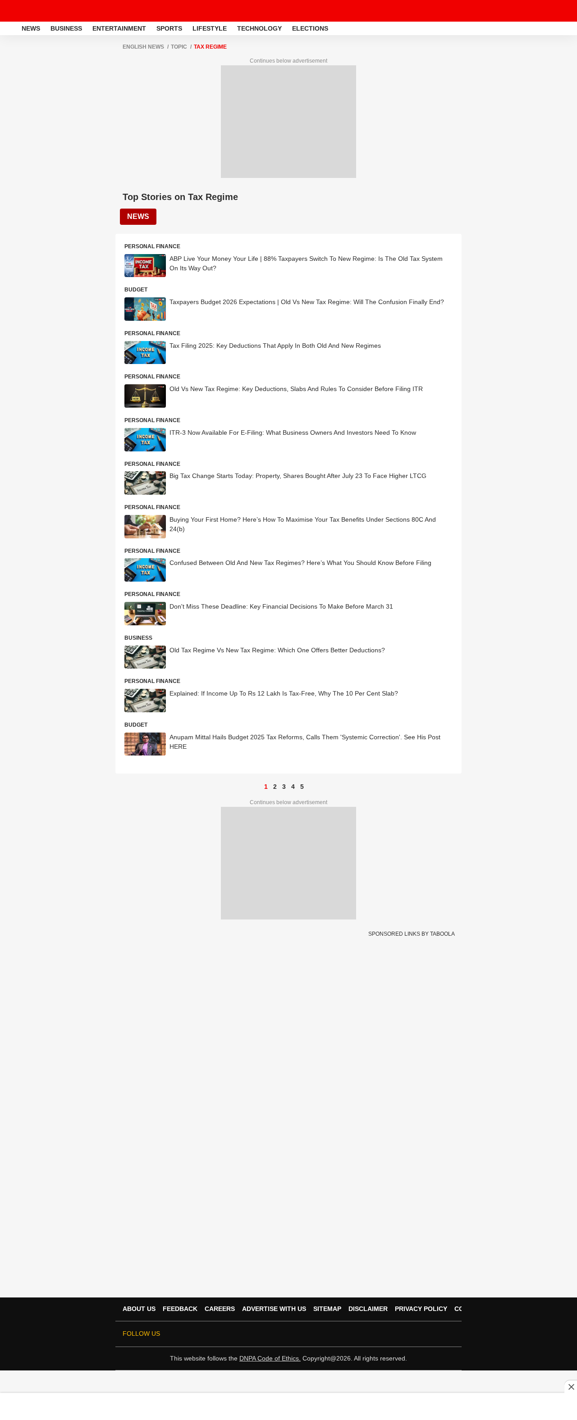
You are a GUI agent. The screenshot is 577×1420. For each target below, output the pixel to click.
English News (143, 47)
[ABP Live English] (10, 28)
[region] (288, 1406)
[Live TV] (549, 10)
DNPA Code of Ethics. (270, 1358)
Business (66, 28)
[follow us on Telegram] (436, 1334)
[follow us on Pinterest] (423, 1334)
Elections (310, 28)
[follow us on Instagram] (411, 1334)
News (31, 28)
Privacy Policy (421, 1308)
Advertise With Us (274, 1308)
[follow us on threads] (385, 1334)
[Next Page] (311, 786)
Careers (220, 1308)
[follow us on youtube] (398, 1334)
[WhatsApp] (564, 10)
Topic (179, 47)
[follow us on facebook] (373, 1334)
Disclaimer (368, 1308)
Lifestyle (209, 28)
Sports (169, 28)
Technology (259, 28)
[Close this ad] (570, 1386)
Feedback (180, 1308)
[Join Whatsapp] (449, 1334)
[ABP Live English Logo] (30, 10)
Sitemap (327, 1308)
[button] (569, 27)
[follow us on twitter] (360, 1334)
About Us (139, 1308)
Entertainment (119, 28)
